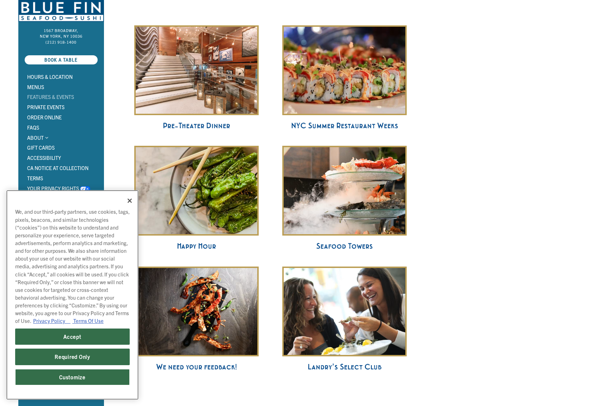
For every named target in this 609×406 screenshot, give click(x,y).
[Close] (129, 200)
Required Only (72, 356)
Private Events (45, 107)
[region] (72, 295)
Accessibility (44, 158)
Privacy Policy (51, 320)
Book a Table (71, 59)
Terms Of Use (88, 320)
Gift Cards (41, 147)
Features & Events (50, 97)
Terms (36, 178)
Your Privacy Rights (60, 188)
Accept (72, 336)
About (35, 138)
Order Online (45, 117)
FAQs (33, 127)
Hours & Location (50, 77)
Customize (72, 377)
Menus (35, 87)
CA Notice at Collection (59, 167)
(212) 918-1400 (60, 42)
